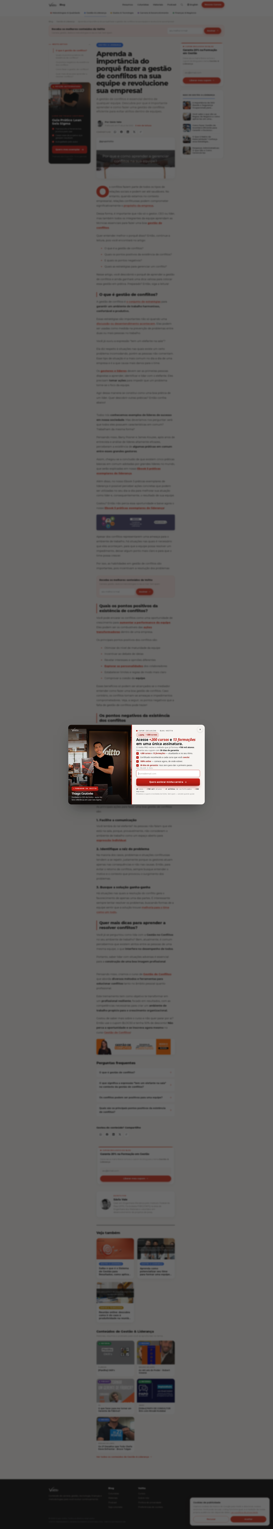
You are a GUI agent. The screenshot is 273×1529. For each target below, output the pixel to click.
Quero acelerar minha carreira (166, 781)
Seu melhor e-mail (144, 768)
